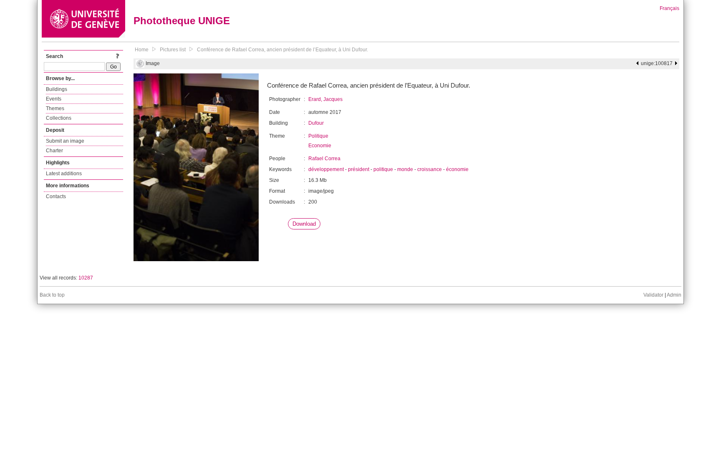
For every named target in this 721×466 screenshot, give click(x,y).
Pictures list (173, 50)
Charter (54, 151)
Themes (55, 108)
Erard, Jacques (325, 99)
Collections (58, 118)
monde (405, 169)
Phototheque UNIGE (182, 20)
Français (669, 8)
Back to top (52, 295)
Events (53, 99)
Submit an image (65, 141)
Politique (318, 136)
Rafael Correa (324, 158)
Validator (653, 295)
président (358, 169)
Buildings (56, 89)
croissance (429, 169)
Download (304, 224)
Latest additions (64, 173)
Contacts (56, 196)
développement (326, 169)
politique (383, 169)
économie (457, 169)
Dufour (316, 123)
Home (142, 50)
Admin (674, 295)
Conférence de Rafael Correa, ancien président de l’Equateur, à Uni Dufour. (282, 50)
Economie (319, 146)
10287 (85, 278)
